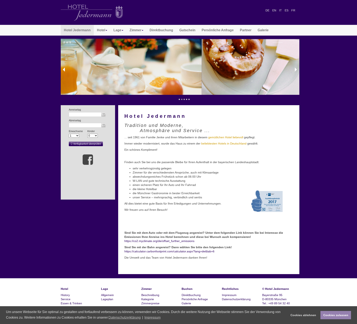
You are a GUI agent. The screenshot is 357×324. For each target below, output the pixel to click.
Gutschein (187, 30)
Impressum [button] (152, 317)
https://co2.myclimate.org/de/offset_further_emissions (159, 241)
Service (65, 299)
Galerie (263, 30)
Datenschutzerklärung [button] (124, 317)
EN (274, 10)
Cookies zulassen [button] (335, 315)
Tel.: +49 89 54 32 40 (276, 303)
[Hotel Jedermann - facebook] (88, 159)
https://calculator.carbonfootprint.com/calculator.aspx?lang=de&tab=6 (169, 251)
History (65, 295)
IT (281, 10)
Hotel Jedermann (77, 30)
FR (293, 10)
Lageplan (107, 299)
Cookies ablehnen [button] (303, 315)
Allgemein (107, 295)
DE (267, 10)
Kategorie (147, 299)
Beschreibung (150, 295)
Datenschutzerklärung (236, 299)
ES (287, 10)
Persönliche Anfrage (218, 30)
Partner (245, 30)
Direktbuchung (161, 30)
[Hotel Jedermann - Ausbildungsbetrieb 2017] (272, 201)
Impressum (229, 295)
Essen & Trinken (71, 303)
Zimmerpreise (150, 303)
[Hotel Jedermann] (92, 12)
